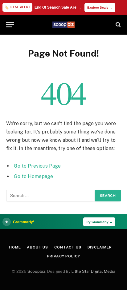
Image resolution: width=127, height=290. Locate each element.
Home (15, 247)
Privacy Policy (63, 256)
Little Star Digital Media (93, 271)
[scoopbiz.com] (63, 24)
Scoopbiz (36, 271)
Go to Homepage (33, 176)
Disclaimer (100, 247)
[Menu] (10, 25)
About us (37, 247)
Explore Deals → (100, 7)
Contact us (67, 247)
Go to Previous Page (37, 166)
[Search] (117, 25)
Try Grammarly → (99, 222)
